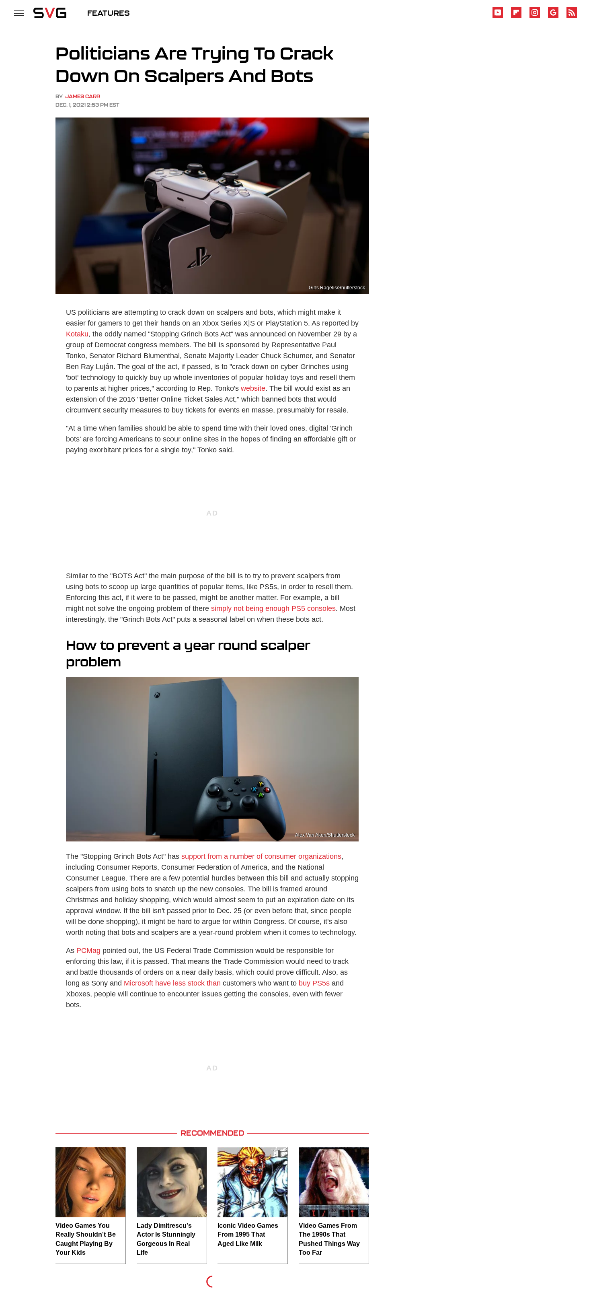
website (253, 388)
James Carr (82, 96)
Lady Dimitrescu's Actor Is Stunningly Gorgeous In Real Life (166, 1239)
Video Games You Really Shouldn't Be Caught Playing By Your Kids (85, 1239)
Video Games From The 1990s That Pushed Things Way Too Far (329, 1239)
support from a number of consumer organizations (261, 856)
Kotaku (77, 334)
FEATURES (108, 12)
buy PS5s (314, 983)
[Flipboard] (516, 16)
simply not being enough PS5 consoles (273, 608)
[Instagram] (534, 16)
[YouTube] (497, 16)
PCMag (88, 950)
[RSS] (571, 16)
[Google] (553, 16)
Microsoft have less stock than (172, 983)
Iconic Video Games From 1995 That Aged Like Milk (248, 1234)
